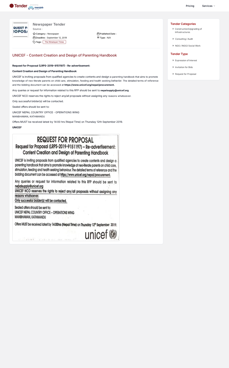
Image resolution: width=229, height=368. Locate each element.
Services (207, 5)
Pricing (190, 5)
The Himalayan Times (54, 42)
